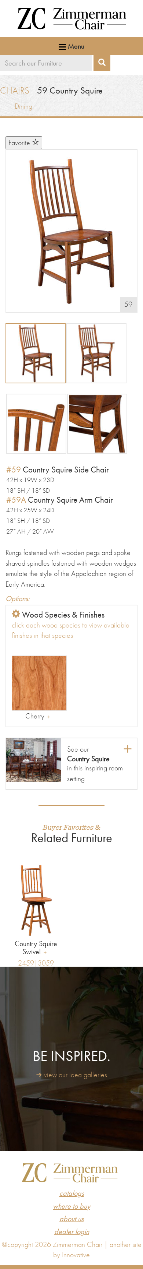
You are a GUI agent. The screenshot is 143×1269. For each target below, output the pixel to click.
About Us (71, 1218)
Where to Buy (71, 1206)
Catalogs (71, 1193)
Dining (23, 106)
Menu (75, 46)
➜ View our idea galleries (71, 1074)
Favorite (20, 142)
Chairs (14, 90)
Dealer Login (71, 1231)
